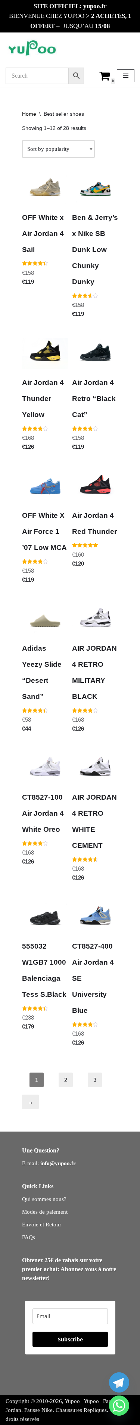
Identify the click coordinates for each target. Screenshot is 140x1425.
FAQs (28, 1237)
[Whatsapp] (119, 1406)
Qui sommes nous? (44, 1199)
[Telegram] (119, 1382)
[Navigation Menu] (125, 75)
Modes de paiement (45, 1212)
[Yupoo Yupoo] (32, 48)
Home (29, 114)
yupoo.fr (95, 6)
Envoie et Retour (41, 1225)
